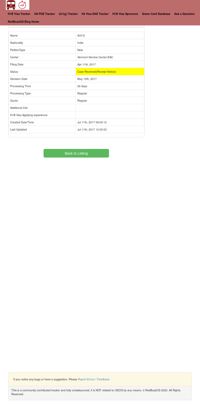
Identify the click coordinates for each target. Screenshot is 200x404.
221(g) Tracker (68, 14)
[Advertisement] (175, 78)
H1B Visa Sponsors (125, 14)
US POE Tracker (44, 14)
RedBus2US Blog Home (23, 21)
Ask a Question (184, 14)
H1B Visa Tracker (19, 14)
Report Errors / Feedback (93, 379)
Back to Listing (76, 153)
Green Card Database (156, 14)
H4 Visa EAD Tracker (95, 14)
